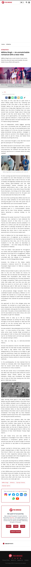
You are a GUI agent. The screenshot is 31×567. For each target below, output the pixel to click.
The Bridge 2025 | (9, 563)
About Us (13, 560)
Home (3, 44)
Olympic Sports (6, 485)
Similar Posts (9, 543)
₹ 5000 (9, 526)
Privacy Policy (6, 560)
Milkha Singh (5, 482)
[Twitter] (9, 98)
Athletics (5, 50)
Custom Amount (15, 531)
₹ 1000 (23, 526)
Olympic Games (20, 482)
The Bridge (18, 491)
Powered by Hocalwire (20, 563)
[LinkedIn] (15, 98)
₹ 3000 (16, 526)
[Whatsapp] (12, 98)
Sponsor (12, 517)
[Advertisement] (15, 24)
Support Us (20, 560)
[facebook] (6, 98)
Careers (26, 560)
